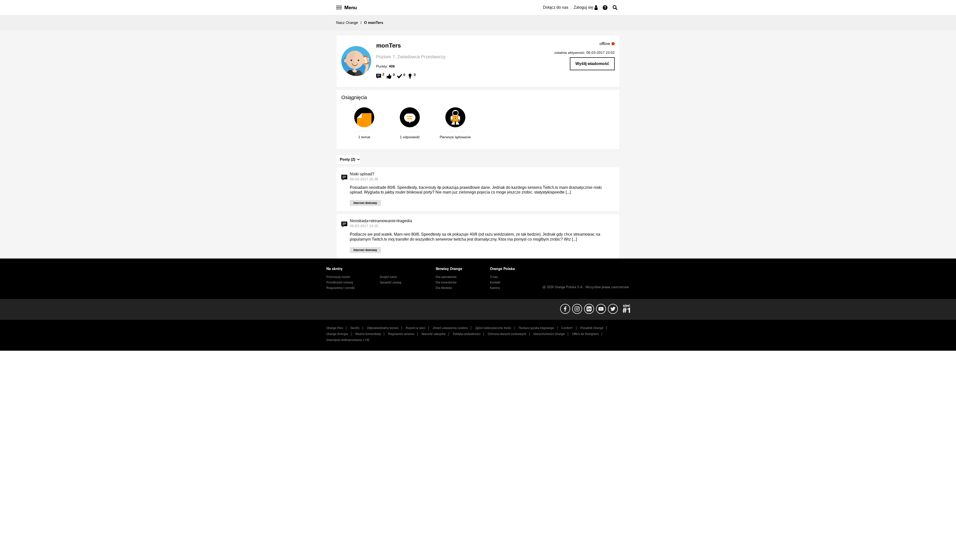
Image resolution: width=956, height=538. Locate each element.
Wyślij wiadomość (592, 64)
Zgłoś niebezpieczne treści (493, 328)
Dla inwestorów (446, 282)
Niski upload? (362, 174)
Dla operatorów (446, 277)
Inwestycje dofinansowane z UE (347, 340)
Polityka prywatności (466, 334)
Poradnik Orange (591, 328)
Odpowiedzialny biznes (383, 328)
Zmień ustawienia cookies (450, 328)
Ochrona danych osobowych (507, 334)
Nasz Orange (347, 22)
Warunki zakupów (433, 334)
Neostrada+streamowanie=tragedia (381, 221)
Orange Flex (334, 328)
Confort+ (567, 328)
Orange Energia (337, 334)
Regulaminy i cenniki (340, 288)
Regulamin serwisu (401, 334)
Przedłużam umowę (339, 282)
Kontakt (495, 282)
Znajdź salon (388, 277)
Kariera (495, 288)
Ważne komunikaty (368, 334)
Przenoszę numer (338, 277)
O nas (494, 277)
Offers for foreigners (585, 334)
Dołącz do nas (555, 7)
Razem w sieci (415, 328)
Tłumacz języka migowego (536, 328)
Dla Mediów (444, 288)
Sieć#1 (355, 328)
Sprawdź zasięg (390, 282)
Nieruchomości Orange (549, 334)
